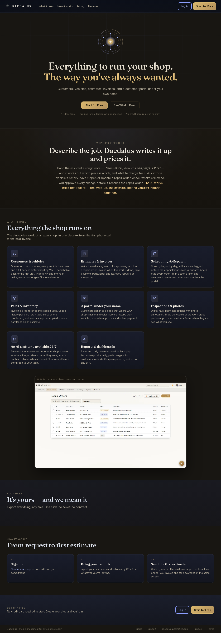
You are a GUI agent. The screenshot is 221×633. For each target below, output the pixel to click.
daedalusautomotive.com (175, 629)
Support (152, 629)
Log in (185, 6)
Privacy (198, 629)
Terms (210, 629)
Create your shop (21, 569)
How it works (65, 6)
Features (93, 6)
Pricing (80, 6)
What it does (46, 6)
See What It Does (125, 105)
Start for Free (204, 6)
